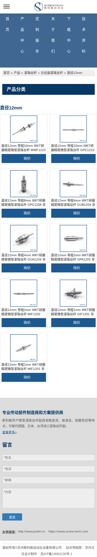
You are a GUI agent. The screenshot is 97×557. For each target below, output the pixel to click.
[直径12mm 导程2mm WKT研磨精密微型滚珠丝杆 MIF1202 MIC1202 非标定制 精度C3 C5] (23, 293)
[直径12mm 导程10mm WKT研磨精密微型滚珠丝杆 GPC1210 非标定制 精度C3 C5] (73, 129)
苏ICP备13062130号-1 (56, 554)
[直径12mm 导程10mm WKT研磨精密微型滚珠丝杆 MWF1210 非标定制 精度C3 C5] (23, 129)
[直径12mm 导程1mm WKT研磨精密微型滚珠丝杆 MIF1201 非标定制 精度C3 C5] (23, 347)
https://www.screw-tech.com (68, 531)
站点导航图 (74, 547)
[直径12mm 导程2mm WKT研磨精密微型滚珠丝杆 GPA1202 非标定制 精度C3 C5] (73, 238)
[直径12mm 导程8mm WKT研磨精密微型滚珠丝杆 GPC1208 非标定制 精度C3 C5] (23, 183)
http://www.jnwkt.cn (31, 531)
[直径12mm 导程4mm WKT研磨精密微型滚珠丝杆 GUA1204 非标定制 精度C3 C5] (23, 238)
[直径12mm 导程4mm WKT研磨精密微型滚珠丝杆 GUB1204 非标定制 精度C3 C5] (73, 183)
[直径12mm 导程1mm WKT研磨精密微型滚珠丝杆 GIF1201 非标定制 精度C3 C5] (73, 293)
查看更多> (9, 432)
